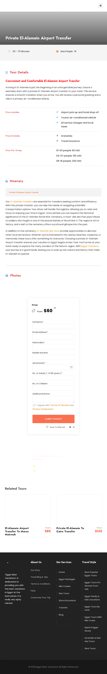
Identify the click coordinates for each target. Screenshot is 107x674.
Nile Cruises (64, 586)
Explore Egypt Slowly (91, 629)
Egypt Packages (67, 579)
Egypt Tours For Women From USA (92, 586)
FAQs (33, 590)
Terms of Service (59, 405)
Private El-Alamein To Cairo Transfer (70, 529)
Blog (61, 614)
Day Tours (64, 593)
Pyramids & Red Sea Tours (92, 640)
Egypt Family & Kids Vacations (92, 598)
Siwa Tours (90, 648)
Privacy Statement (42, 409)
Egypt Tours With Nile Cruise (93, 619)
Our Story (35, 570)
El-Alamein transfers (21, 201)
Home (62, 572)
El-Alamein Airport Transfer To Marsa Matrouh (17, 531)
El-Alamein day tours (48, 231)
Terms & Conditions (40, 583)
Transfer (63, 607)
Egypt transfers (89, 246)
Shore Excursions (67, 600)
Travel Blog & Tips (39, 577)
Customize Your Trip (40, 597)
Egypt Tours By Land (92, 608)
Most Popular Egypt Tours (91, 574)
